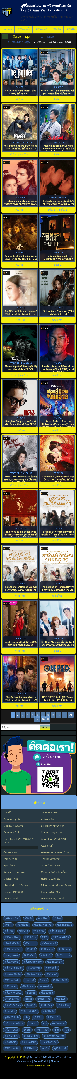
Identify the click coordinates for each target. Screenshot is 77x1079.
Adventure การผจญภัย (53, 839)
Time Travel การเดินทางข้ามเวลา (19, 841)
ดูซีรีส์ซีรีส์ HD (12, 1017)
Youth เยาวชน (49, 812)
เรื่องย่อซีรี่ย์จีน (12, 943)
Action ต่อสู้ (47, 845)
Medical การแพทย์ (13, 825)
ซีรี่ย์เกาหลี (41, 29)
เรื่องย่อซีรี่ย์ (51, 968)
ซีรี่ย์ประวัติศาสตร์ (33, 962)
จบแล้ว (45, 1048)
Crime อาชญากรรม (52, 832)
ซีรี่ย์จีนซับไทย (64, 925)
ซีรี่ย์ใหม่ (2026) (61, 937)
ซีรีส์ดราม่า (46, 1005)
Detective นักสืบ (12, 832)
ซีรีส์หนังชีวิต (58, 1023)
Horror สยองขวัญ (50, 878)
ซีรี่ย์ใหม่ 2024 (12, 980)
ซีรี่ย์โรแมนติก (57, 931)
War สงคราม (10, 858)
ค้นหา (45, 727)
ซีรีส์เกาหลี (51, 974)
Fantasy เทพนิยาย (13, 891)
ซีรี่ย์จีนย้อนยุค (54, 962)
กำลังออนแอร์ (49, 943)
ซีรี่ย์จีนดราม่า (29, 1042)
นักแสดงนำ (10, 1042)
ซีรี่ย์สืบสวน (28, 986)
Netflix (28, 999)
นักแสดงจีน (45, 986)
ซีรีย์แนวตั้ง (24, 29)
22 (37, 718)
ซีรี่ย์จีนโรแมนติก (13, 968)
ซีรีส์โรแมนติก (12, 1048)
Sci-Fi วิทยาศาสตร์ (51, 865)
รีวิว (45, 1023)
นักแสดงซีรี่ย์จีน (13, 974)
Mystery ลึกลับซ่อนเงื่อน (54, 872)
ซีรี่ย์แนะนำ (53, 1017)
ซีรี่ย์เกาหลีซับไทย (14, 1023)
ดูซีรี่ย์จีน (37, 1017)
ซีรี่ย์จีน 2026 (11, 1036)
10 (58, 714)
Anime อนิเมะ (48, 819)
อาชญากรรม (11, 955)
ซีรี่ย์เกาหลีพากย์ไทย (54, 1036)
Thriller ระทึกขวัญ (51, 858)
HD (26, 1017)
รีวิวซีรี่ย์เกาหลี (12, 999)
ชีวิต (56, 1029)
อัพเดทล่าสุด (21, 36)
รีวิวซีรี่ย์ (31, 949)
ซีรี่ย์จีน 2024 (11, 1029)
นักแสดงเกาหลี (49, 1042)
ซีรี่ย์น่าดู (23, 931)
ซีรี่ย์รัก (27, 1029)
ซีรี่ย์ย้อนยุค (47, 992)
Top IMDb (46, 36)
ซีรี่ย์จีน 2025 (63, 955)
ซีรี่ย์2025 (61, 999)
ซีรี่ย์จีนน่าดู (64, 949)
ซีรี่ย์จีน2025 (47, 949)
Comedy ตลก (10, 852)
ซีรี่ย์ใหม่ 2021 (31, 1036)
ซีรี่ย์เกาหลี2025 (13, 1005)
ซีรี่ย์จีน (57, 29)
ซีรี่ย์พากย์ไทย (12, 937)
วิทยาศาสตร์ (42, 1029)
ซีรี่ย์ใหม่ (9, 931)
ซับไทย (57, 918)
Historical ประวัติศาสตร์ (16, 885)
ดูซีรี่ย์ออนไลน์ (12, 918)
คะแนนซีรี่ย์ (34, 968)
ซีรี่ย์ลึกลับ (46, 955)
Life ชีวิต (8, 812)
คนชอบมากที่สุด (18, 42)
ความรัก (33, 1023)
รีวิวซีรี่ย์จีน (22, 925)
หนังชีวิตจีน (48, 1011)
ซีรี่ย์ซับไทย (31, 937)
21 (70, 714)
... (65, 714)
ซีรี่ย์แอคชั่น (63, 1005)
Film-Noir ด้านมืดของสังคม (56, 885)
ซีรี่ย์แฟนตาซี (11, 962)
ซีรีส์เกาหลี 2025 (29, 1011)
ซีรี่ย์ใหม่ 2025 (33, 974)
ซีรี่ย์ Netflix (10, 986)
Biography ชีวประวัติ (52, 825)
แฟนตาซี (29, 980)
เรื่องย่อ (43, 980)
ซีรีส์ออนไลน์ (43, 999)
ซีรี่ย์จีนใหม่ (29, 955)
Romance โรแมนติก (14, 872)
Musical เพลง (10, 878)
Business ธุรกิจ (11, 819)
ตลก (66, 1029)
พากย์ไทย (43, 918)
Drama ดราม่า (11, 898)
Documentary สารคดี (53, 898)
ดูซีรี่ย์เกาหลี (60, 1048)
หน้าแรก (7, 29)
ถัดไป (45, 718)
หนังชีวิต (30, 1005)
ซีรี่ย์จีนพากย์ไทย (43, 925)
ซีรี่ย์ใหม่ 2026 (60, 980)
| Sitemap (54, 1061)
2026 (44, 937)
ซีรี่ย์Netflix (30, 1048)
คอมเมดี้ (31, 992)
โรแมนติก (10, 1011)
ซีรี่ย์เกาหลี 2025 (13, 992)
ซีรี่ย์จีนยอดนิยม (13, 949)
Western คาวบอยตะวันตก (55, 852)
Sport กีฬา (9, 865)
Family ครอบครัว (50, 891)
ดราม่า (8, 925)
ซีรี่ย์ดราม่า (30, 943)
